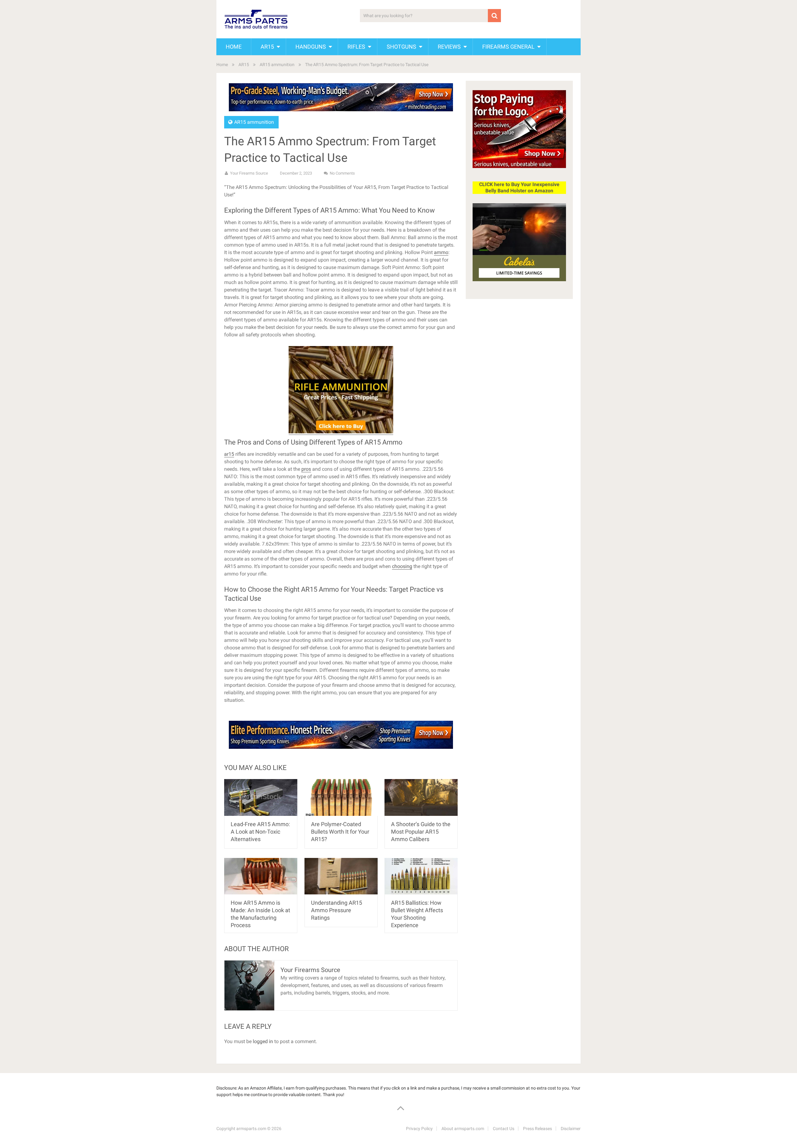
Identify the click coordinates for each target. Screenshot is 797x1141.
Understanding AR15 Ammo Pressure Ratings (336, 910)
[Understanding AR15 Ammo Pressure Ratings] (341, 876)
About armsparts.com (462, 1128)
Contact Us (503, 1128)
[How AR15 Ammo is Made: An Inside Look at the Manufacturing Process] (260, 876)
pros (306, 469)
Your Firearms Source (249, 173)
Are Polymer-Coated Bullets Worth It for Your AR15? (340, 831)
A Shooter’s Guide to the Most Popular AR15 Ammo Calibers (420, 831)
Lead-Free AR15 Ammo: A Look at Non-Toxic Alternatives (260, 831)
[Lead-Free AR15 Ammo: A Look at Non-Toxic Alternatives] (260, 797)
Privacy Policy (419, 1128)
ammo (441, 252)
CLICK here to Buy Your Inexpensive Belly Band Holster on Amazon (519, 187)
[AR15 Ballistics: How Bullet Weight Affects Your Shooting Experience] (421, 876)
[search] (494, 15)
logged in (263, 1041)
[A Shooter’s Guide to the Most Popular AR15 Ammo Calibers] (421, 797)
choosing (402, 566)
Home (234, 46)
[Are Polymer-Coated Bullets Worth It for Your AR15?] (341, 797)
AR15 (267, 46)
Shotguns (401, 46)
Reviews (449, 46)
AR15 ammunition (277, 64)
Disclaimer (571, 1128)
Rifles (356, 46)
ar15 (229, 454)
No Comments (342, 173)
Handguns (310, 46)
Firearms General (508, 46)
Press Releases (537, 1128)
